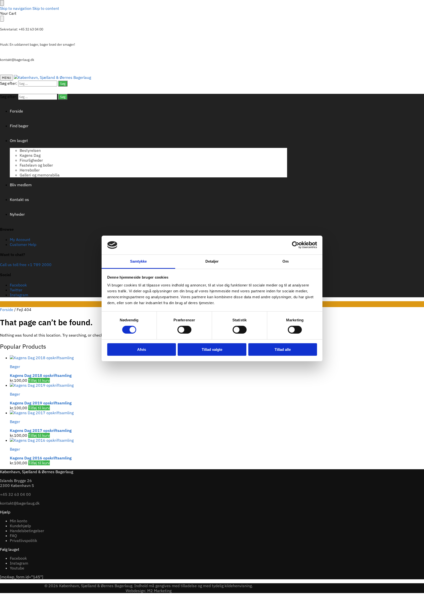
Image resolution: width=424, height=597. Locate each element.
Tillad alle (283, 349)
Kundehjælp (20, 525)
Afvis (141, 349)
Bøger (15, 366)
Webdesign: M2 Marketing (149, 590)
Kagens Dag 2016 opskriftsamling (41, 457)
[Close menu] (2, 3)
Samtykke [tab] (138, 261)
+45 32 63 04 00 (15, 494)
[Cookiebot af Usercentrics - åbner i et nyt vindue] (295, 245)
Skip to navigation (15, 8)
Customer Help (23, 244)
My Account (20, 239)
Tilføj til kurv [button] (39, 380)
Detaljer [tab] (212, 261)
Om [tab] (285, 261)
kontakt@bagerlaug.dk (17, 59)
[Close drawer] (2, 19)
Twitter (16, 289)
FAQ (13, 535)
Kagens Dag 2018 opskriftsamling (41, 375)
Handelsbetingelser (27, 530)
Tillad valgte (212, 349)
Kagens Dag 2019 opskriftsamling (41, 402)
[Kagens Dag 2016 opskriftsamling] (148, 440)
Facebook (18, 285)
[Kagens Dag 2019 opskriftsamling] (148, 385)
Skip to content (45, 8)
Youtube (17, 568)
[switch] (184, 330)
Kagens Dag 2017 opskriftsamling (41, 430)
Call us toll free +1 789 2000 (26, 264)
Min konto (18, 520)
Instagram (19, 294)
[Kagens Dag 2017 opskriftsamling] (148, 412)
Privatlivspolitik (23, 540)
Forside (6, 309)
